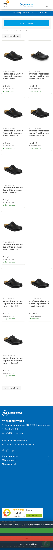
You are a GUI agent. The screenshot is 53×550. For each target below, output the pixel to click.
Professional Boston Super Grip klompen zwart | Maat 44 (13, 76)
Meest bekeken (11, 36)
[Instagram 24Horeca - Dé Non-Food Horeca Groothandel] (9, 451)
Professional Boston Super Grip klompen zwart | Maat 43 (13, 133)
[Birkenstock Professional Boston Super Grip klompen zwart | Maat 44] (13, 55)
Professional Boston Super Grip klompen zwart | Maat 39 (13, 247)
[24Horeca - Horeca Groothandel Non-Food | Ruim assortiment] (26, 4)
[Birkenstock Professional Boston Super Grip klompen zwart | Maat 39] (13, 226)
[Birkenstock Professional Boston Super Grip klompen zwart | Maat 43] (13, 112)
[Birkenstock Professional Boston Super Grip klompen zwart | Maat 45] (39, 55)
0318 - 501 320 (44, 12)
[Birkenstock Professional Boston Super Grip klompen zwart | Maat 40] (13, 340)
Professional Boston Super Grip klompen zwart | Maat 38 (13, 303)
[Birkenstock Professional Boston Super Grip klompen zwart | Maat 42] (39, 283)
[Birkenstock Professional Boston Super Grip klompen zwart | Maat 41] (13, 169)
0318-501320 (11, 429)
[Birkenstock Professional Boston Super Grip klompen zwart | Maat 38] (13, 283)
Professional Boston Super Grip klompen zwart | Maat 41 (13, 190)
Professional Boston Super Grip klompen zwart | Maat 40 (13, 360)
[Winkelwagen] (5, 6)
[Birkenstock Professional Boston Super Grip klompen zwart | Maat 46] (39, 112)
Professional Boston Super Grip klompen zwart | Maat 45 (39, 76)
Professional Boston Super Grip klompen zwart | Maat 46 (39, 133)
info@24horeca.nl (24, 12)
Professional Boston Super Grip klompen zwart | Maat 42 (39, 303)
